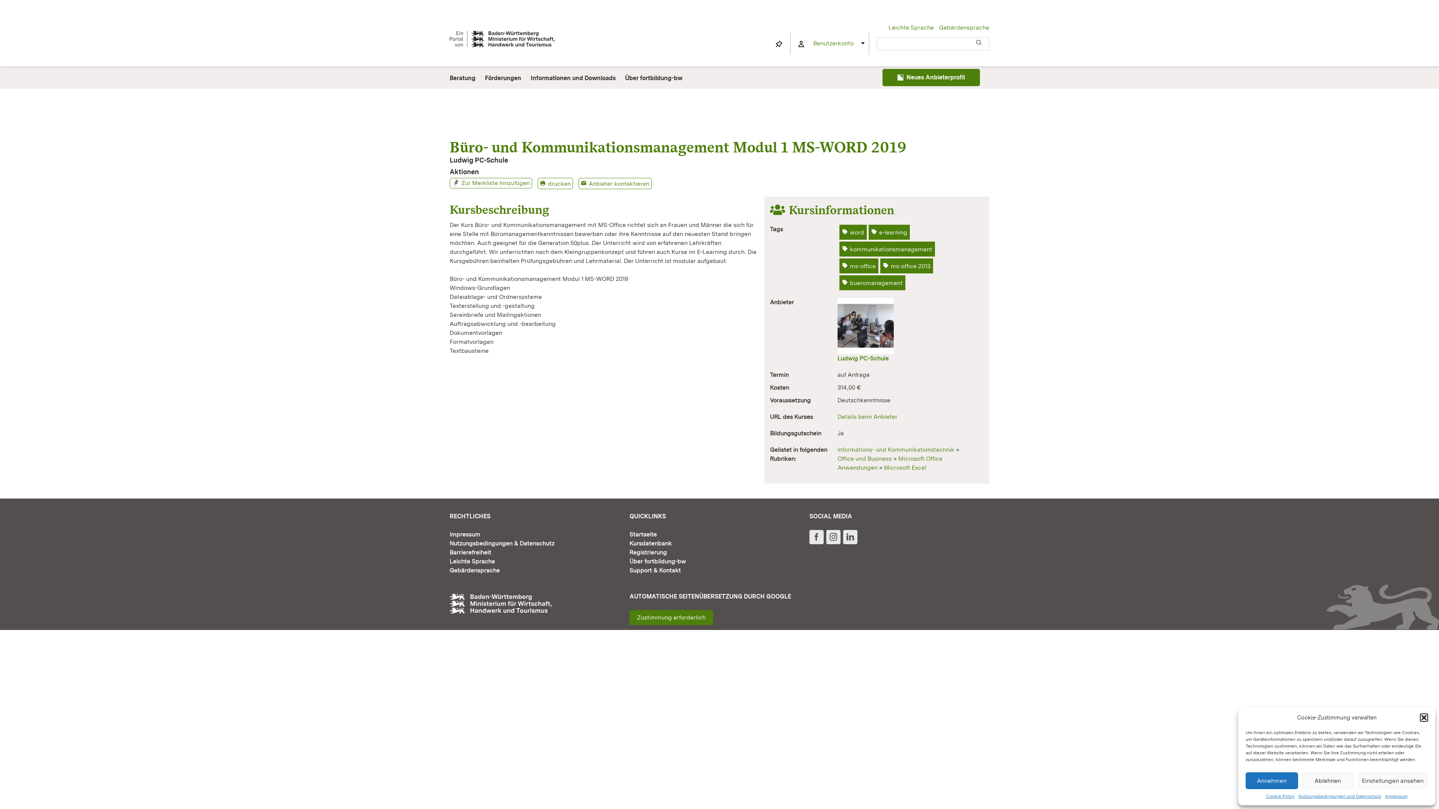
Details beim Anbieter (868, 416)
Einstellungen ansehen (1393, 780)
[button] (1424, 717)
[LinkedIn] (850, 537)
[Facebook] (816, 537)
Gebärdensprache (964, 27)
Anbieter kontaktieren (619, 183)
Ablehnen (1328, 780)
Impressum (1396, 796)
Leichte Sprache (911, 27)
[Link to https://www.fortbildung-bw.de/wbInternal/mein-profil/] (801, 44)
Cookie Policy (1280, 796)
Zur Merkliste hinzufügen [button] (495, 183)
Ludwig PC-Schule (863, 358)
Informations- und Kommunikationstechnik (896, 449)
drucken (559, 183)
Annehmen (1271, 780)
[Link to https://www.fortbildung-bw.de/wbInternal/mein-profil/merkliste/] (779, 44)
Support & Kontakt (655, 570)
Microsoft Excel (905, 467)
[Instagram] (833, 537)
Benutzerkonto (833, 43)
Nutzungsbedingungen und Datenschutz (1339, 796)
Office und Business (865, 458)
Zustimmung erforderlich (671, 617)
